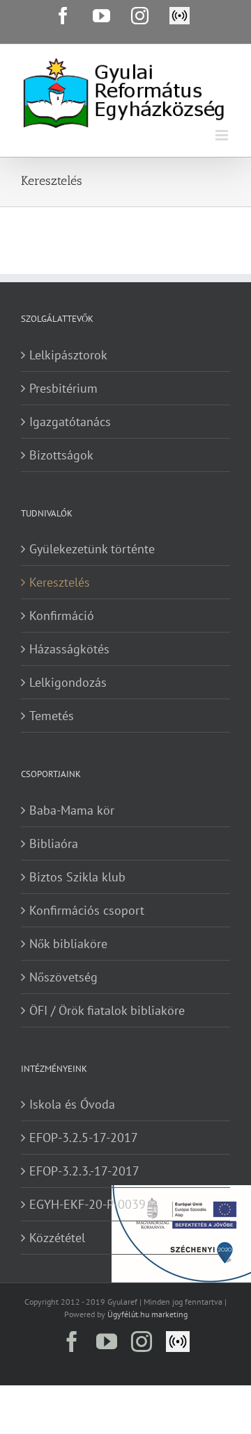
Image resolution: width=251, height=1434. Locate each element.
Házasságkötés (69, 649)
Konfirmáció (61, 616)
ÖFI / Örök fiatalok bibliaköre (107, 1010)
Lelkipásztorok (68, 355)
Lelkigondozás (68, 682)
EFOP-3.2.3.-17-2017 (84, 1171)
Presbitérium (63, 388)
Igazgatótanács (70, 422)
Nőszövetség (63, 977)
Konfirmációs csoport (86, 910)
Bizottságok (61, 455)
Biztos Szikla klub (77, 877)
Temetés (51, 716)
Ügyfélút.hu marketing (147, 1314)
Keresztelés (59, 582)
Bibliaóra (53, 844)
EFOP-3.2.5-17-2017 (83, 1138)
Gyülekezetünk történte (92, 549)
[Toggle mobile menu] (222, 135)
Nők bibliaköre (68, 944)
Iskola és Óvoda (72, 1104)
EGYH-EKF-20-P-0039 (87, 1204)
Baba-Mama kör (71, 810)
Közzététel (57, 1238)
